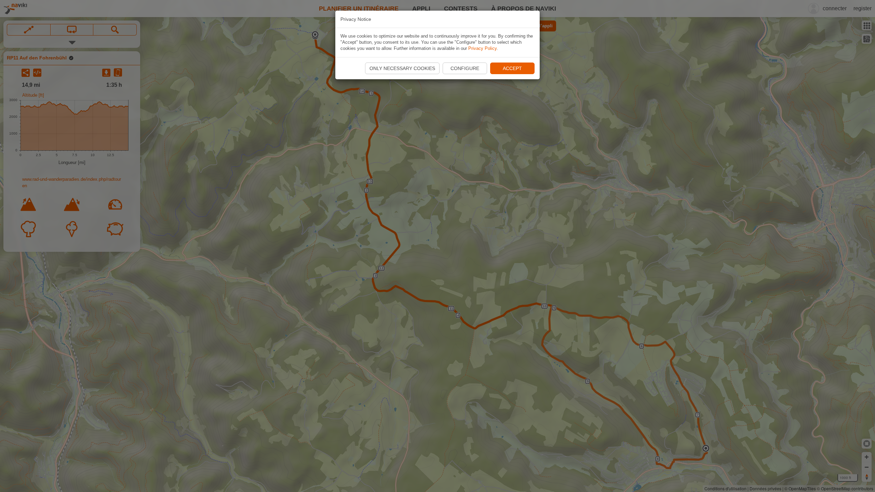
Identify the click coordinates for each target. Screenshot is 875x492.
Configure (464, 68)
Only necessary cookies (402, 68)
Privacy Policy (482, 48)
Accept (512, 68)
